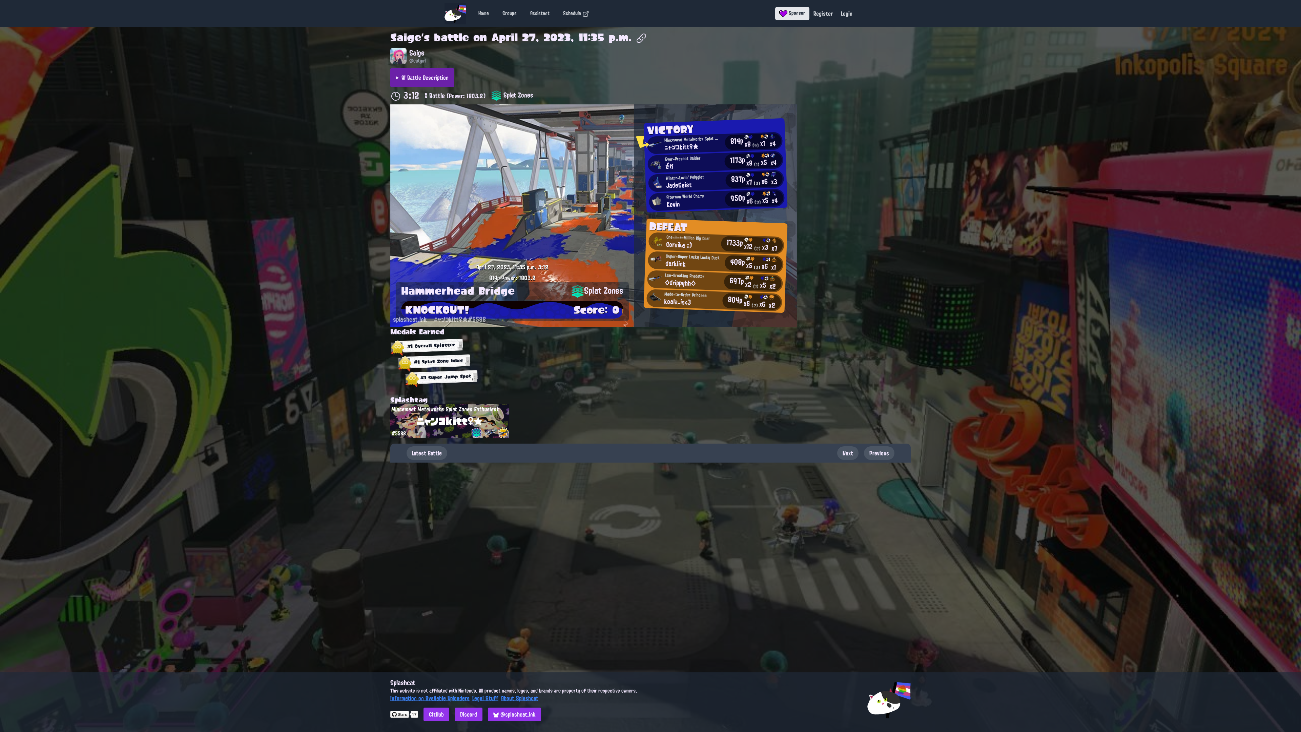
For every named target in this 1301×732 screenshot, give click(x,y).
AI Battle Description (425, 78)
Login (846, 13)
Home (483, 13)
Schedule (572, 13)
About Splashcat (519, 698)
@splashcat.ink (517, 714)
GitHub (436, 714)
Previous (879, 453)
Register (823, 13)
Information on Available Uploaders (430, 698)
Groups (509, 13)
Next (848, 453)
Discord (468, 714)
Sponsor (796, 13)
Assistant (540, 13)
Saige (405, 37)
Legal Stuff (485, 698)
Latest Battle (427, 453)
